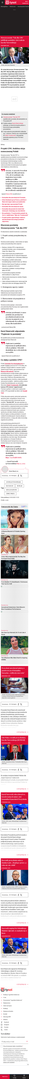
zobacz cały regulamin (9, 1062)
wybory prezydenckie (11, 490)
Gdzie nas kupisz (7, 1006)
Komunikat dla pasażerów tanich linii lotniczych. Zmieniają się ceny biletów (13, 210)
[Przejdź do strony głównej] (11, 2)
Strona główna (4, 6)
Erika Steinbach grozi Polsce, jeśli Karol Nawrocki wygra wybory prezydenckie (14, 201)
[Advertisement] (14, 22)
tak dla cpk (19, 486)
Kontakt (5, 1014)
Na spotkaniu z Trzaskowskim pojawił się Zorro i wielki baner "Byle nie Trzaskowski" (15, 214)
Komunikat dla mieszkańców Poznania (13, 198)
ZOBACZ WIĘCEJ (10, 494)
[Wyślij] (26, 1041)
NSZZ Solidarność (25, 2)
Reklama (5, 1019)
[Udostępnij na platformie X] (21, 476)
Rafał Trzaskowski (10, 135)
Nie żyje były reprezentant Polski (12, 204)
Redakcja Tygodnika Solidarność (11, 995)
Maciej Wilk (9, 194)
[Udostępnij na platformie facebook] (18, 476)
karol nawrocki (9, 486)
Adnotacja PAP (7, 1017)
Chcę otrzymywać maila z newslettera (13, 1046)
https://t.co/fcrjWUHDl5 (14, 458)
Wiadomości (13, 6)
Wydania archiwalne (8, 1011)
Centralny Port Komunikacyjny (14, 364)
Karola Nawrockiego (17, 123)
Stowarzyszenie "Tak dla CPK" (11, 117)
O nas (4, 997)
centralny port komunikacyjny (13, 482)
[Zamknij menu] (2, 2)
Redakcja (5, 1008)
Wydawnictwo (6, 1003)
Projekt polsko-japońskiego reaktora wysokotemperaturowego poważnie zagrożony (13, 219)
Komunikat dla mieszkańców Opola (12, 207)
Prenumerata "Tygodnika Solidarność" (12, 1000)
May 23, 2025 (21, 464)
